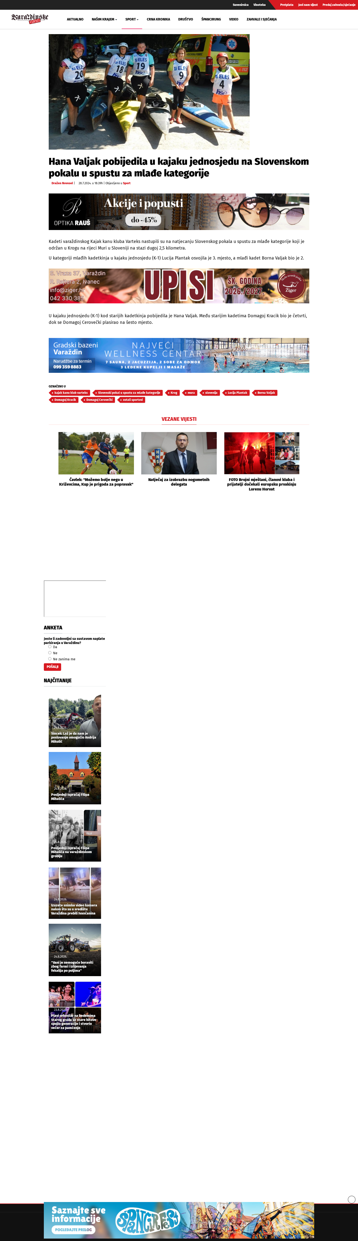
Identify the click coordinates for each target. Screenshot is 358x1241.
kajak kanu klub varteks (71, 392)
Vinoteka (260, 5)
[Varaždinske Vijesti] (30, 18)
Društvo (185, 19)
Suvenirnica (241, 5)
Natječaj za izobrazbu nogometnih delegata (178, 482)
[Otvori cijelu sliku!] (149, 92)
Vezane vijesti (179, 419)
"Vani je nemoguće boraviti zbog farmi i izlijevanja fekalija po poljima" (72, 967)
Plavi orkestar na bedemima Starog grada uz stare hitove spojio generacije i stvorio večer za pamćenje (73, 1022)
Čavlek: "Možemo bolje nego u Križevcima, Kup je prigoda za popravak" (96, 482)
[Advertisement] (179, 541)
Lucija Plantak (237, 392)
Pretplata (286, 5)
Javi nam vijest (308, 5)
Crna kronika (158, 19)
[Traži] (297, 19)
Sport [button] (130, 19)
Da (54, 647)
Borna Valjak (266, 392)
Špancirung (211, 19)
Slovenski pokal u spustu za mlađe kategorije (129, 392)
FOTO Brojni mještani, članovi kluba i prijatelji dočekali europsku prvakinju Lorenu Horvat (261, 484)
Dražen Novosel (62, 183)
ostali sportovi (133, 400)
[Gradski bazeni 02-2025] (179, 355)
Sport (127, 183)
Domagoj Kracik (65, 400)
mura (191, 392)
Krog (174, 392)
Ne (54, 653)
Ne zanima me (63, 659)
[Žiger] (179, 286)
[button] (52, 462)
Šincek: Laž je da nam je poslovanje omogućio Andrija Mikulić (73, 738)
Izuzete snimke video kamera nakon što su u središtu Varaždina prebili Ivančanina (74, 910)
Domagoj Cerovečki (99, 400)
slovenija (211, 392)
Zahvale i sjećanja (262, 19)
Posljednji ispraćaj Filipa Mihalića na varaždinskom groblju (71, 852)
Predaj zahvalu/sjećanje (339, 5)
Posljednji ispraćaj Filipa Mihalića (70, 797)
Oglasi (73, 38)
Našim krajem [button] (103, 19)
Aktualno (75, 19)
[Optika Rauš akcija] (179, 211)
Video (233, 19)
